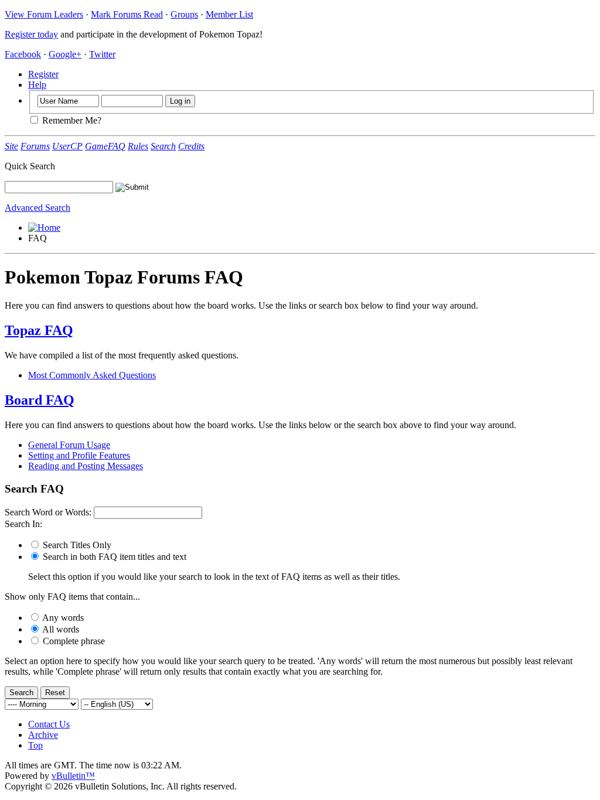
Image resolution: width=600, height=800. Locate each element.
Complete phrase (72, 641)
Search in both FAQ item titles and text (113, 557)
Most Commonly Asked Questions (92, 375)
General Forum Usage (69, 445)
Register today (31, 34)
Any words (62, 618)
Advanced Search (37, 208)
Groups (184, 14)
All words (59, 629)
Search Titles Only (75, 545)
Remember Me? (70, 120)
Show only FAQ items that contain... (72, 596)
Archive (43, 735)
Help (37, 85)
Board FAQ (39, 400)
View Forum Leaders (44, 14)
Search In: (23, 524)
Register (43, 74)
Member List (229, 14)
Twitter (102, 54)
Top (35, 745)
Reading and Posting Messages (85, 466)
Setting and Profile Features (79, 455)
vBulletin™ (73, 776)
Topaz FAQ (39, 330)
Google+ (65, 54)
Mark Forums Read (127, 14)
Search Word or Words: (48, 512)
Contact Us (49, 724)
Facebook (23, 54)
